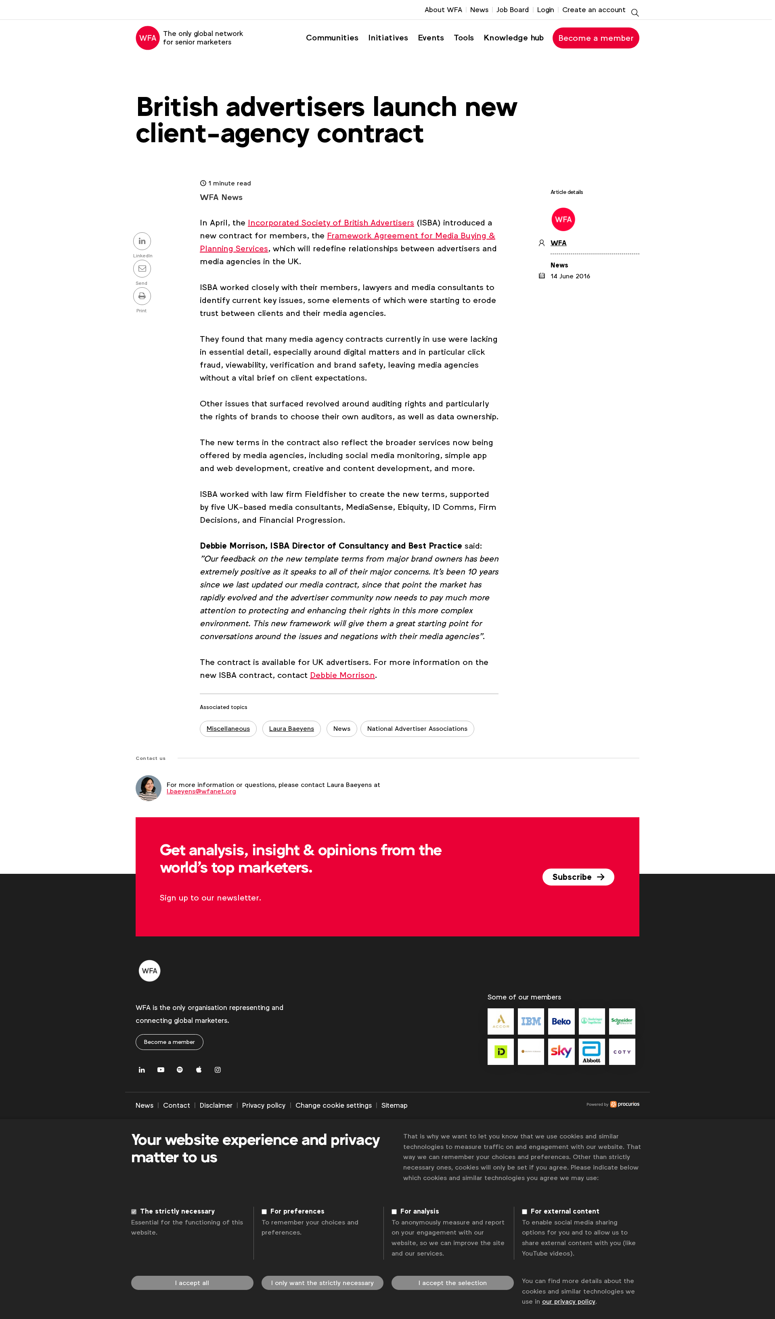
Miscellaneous (228, 728)
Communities (332, 38)
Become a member (596, 38)
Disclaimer (216, 1105)
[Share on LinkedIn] (143, 242)
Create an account (594, 9)
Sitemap (394, 1105)
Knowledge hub (514, 38)
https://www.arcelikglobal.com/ (561, 1021)
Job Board (512, 9)
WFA (559, 243)
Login (545, 9)
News (479, 9)
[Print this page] (143, 297)
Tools (464, 38)
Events (431, 38)
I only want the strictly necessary (322, 1282)
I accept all (192, 1282)
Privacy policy (264, 1105)
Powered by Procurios (523, 1105)
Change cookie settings (333, 1105)
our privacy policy (568, 1301)
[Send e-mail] (143, 269)
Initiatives (388, 38)
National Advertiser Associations (417, 728)
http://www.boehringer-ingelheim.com (592, 1021)
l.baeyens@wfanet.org (201, 791)
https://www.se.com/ (622, 1021)
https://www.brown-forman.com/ (531, 1052)
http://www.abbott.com (592, 1052)
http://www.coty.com (622, 1052)
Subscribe (573, 877)
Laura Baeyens (291, 728)
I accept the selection (453, 1282)
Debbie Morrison (342, 675)
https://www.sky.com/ (561, 1052)
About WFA (443, 9)
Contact (176, 1105)
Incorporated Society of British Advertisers (331, 222)
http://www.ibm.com (531, 1021)
